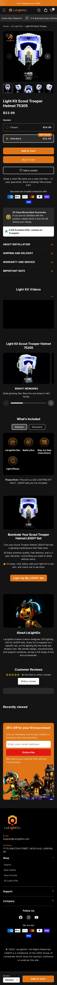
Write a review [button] (28, 681)
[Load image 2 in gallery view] (18, 88)
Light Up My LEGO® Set (28, 578)
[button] (4, 10)
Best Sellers (10, 870)
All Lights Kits (11, 880)
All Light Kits (17, 26)
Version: (6, 976)
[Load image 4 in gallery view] (38, 88)
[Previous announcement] (4, 3)
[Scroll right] (51, 403)
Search (7, 864)
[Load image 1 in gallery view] (7, 88)
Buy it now (28, 159)
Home (6, 26)
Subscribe (28, 752)
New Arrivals (10, 875)
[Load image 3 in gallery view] (28, 88)
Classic (19, 427)
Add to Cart (38, 978)
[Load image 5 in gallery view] (49, 88)
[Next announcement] (52, 3)
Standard (37, 427)
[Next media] (48, 56)
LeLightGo (21, 949)
